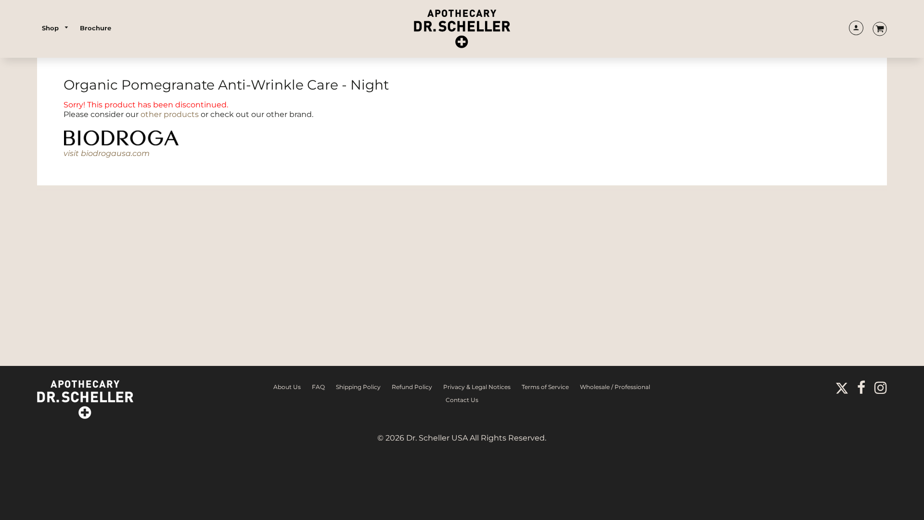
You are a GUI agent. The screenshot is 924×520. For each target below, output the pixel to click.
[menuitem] (55, 28)
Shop (51, 28)
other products (170, 114)
